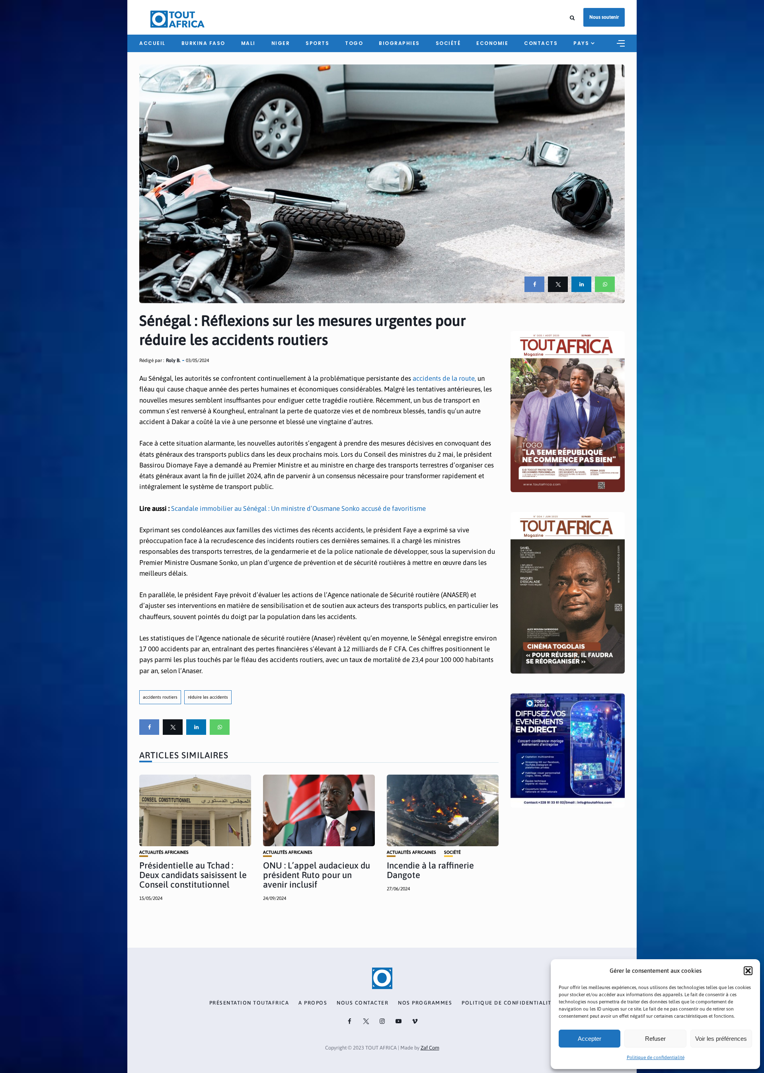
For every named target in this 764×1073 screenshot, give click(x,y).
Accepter (589, 1038)
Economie (492, 43)
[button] (748, 971)
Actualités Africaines (164, 852)
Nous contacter (362, 1003)
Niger (280, 43)
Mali (248, 43)
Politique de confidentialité (655, 1057)
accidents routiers (160, 697)
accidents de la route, (445, 378)
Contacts (540, 43)
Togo (354, 43)
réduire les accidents (208, 697)
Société (448, 43)
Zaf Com (430, 1048)
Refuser (655, 1038)
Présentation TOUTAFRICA (249, 1003)
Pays (581, 43)
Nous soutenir (604, 17)
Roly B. (173, 360)
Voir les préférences (721, 1038)
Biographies (399, 43)
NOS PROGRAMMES (425, 1003)
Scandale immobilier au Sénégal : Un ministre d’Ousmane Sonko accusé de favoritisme (298, 508)
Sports (317, 43)
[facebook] (534, 284)
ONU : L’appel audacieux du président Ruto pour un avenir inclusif (316, 875)
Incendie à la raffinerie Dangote (430, 870)
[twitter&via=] (558, 284)
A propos (312, 1003)
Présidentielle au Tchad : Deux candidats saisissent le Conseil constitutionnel (193, 875)
